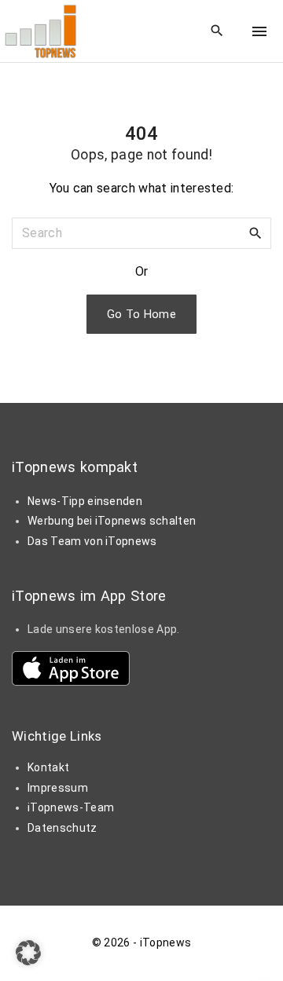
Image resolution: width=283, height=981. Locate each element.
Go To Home (141, 314)
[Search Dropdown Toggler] (217, 31)
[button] (28, 952)
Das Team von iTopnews (92, 541)
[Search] (255, 232)
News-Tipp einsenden (85, 501)
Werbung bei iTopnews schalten (112, 520)
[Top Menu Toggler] (259, 31)
